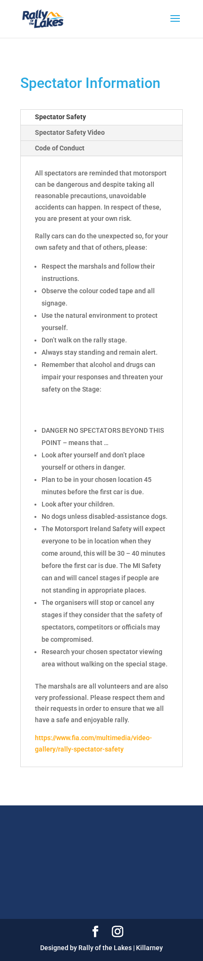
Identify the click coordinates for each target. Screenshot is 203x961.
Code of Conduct (60, 148)
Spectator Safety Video (70, 132)
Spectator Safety (60, 117)
